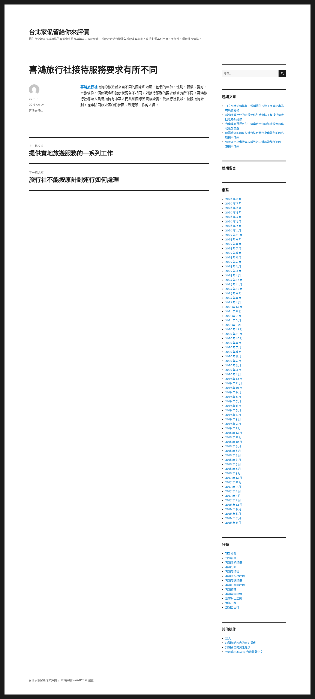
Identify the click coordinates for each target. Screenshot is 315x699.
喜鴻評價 (230, 589)
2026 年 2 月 (233, 226)
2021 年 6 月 (233, 320)
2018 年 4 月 (233, 469)
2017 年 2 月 (233, 500)
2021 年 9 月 (233, 316)
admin (33, 98)
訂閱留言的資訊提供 (237, 647)
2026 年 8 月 (233, 199)
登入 (228, 638)
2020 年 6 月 (233, 352)
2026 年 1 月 (233, 230)
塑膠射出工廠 (233, 598)
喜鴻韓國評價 (233, 594)
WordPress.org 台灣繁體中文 (244, 652)
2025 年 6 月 (233, 253)
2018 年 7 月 (233, 455)
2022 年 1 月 (233, 302)
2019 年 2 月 (233, 424)
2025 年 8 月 (233, 244)
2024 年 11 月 (233, 284)
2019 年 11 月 (233, 383)
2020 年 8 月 (233, 343)
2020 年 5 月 (233, 356)
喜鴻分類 (230, 567)
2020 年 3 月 (233, 365)
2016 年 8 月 (233, 514)
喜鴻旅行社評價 (235, 576)
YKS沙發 (230, 553)
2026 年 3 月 (233, 221)
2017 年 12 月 (233, 478)
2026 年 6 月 (233, 208)
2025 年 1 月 (233, 275)
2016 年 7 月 (233, 518)
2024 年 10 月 (234, 289)
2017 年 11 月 (233, 482)
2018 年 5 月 (233, 464)
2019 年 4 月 (233, 415)
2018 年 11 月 (233, 437)
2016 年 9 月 (233, 509)
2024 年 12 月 (234, 280)
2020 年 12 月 (234, 329)
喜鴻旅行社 (36, 110)
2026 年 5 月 (233, 212)
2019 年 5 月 (233, 410)
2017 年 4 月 (233, 491)
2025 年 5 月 (233, 257)
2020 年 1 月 (233, 374)
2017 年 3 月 (233, 496)
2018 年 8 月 (233, 451)
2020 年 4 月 (233, 361)
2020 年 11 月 (233, 334)
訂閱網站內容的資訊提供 (240, 643)
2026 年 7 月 (233, 203)
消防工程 (230, 603)
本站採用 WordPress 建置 (77, 680)
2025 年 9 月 (233, 239)
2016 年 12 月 (233, 505)
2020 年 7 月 (233, 347)
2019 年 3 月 (233, 419)
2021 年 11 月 (233, 311)
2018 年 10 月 (233, 442)
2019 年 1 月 (233, 428)
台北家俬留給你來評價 (59, 32)
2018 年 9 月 (233, 446)
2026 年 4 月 (233, 217)
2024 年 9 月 (233, 293)
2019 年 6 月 (233, 406)
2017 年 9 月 (233, 487)
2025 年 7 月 (233, 248)
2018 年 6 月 (233, 460)
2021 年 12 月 (233, 307)
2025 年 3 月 (233, 266)
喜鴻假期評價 (233, 562)
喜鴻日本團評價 (235, 585)
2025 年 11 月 (233, 235)
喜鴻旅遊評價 (233, 580)
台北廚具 (230, 558)
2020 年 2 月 (233, 370)
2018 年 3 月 (233, 473)
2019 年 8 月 (233, 397)
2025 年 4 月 (233, 262)
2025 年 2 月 (233, 271)
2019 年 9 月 (233, 392)
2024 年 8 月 (233, 298)
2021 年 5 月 (233, 325)
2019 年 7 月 (233, 401)
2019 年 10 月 (233, 388)
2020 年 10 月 (234, 338)
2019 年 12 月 (233, 379)
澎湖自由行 (232, 607)
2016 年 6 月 (233, 523)
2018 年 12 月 (233, 433)
